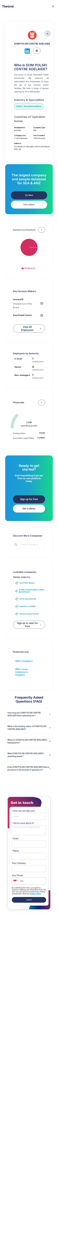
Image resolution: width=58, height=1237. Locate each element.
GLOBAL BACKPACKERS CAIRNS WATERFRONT (31, 591)
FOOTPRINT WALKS (27, 583)
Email (15, 838)
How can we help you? (23, 811)
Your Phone (17, 875)
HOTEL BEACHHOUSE (27, 599)
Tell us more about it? (23, 823)
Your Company (19, 863)
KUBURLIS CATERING (27, 606)
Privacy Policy (35, 894)
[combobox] (31, 545)
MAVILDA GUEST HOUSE (29, 614)
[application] (29, 250)
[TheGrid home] (8, 6)
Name (15, 851)
